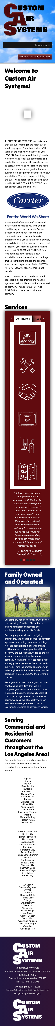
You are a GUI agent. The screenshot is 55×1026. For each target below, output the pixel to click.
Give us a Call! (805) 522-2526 (34, 56)
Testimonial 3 (27, 598)
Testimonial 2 (24, 598)
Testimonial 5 (34, 598)
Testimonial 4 (31, 598)
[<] (12, 319)
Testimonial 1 (21, 598)
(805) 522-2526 (27, 1013)
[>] (43, 319)
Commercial (23, 318)
